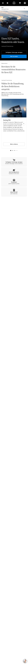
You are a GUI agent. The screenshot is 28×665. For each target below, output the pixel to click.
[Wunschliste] (20, 3)
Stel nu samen (14, 56)
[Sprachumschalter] (7, 3)
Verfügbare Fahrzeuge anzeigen (14, 52)
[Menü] (3, 3)
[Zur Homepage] (14, 3)
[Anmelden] (25, 3)
